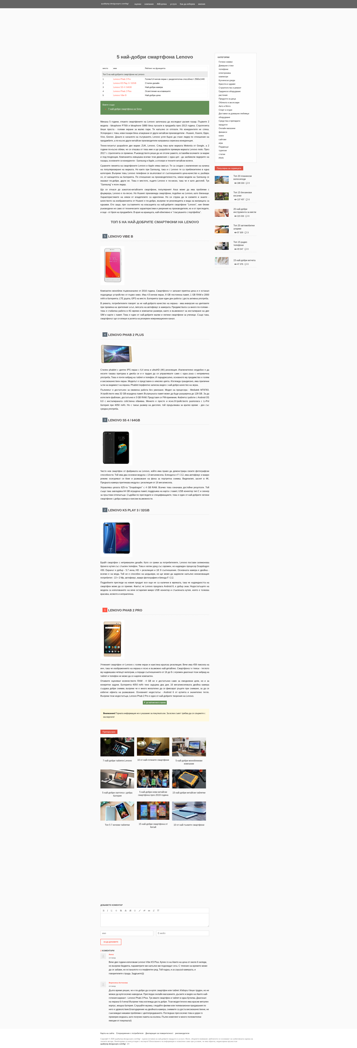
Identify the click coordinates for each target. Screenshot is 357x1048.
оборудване (224, 117)
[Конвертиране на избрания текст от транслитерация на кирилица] (153, 910)
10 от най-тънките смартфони (189, 825)
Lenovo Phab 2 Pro (122, 79)
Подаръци (223, 147)
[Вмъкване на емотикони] (135, 910)
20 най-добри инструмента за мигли (244, 210)
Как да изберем (187, 3)
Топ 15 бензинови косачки (242, 194)
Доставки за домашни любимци (234, 113)
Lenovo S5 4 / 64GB (122, 87)
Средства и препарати (229, 121)
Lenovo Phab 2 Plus (122, 91)
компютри (223, 76)
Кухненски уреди (227, 80)
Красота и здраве (227, 84)
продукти (223, 124)
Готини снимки (225, 62)
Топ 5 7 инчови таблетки (117, 825)
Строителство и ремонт (230, 88)
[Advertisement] (178, 30)
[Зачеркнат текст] (116, 910)
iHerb (221, 158)
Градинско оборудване (230, 91)
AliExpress (162, 3)
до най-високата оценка (156, 703)
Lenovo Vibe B (119, 95)
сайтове (222, 139)
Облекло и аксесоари (229, 102)
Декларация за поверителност (159, 1033)
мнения (201, 3)
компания (149, 3)
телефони (223, 69)
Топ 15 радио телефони (240, 243)
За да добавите (110, 942)
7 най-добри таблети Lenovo (117, 760)
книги (221, 135)
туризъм (223, 150)
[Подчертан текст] (111, 910)
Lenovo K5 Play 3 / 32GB (124, 83)
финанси (223, 132)
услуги (173, 3)
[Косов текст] (107, 910)
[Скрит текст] (144, 910)
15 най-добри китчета (244, 260)
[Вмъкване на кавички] (149, 910)
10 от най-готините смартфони (153, 760)
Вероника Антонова (118, 982)
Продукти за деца (227, 99)
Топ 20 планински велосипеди (242, 177)
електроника (225, 73)
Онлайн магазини (227, 128)
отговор (112, 958)
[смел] (103, 910)
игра (221, 143)
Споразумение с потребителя (129, 1033)
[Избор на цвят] (139, 910)
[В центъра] (125, 910)
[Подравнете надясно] (130, 910)
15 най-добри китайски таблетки (189, 793)
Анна (111, 954)
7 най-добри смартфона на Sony (125, 109)
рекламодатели (182, 1033)
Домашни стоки (226, 65)
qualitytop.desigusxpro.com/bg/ (115, 4)
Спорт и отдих (225, 110)
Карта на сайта (107, 1033)
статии (222, 154)
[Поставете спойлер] (158, 910)
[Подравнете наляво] (121, 910)
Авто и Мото (225, 106)
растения (223, 95)
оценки (137, 3)
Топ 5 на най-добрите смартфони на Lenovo (123, 74)
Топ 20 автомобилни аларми (244, 227)
